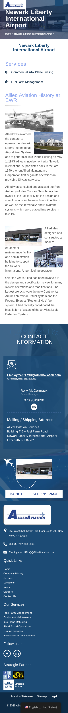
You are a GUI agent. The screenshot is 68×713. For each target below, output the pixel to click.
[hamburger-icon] (59, 3)
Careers (8, 591)
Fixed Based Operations (17, 626)
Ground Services (13, 630)
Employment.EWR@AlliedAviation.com (34, 375)
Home (8, 33)
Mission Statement (22, 696)
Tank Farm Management (17, 612)
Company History (13, 573)
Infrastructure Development (19, 635)
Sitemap (42, 696)
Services (8, 578)
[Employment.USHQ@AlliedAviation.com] (5, 552)
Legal (53, 696)
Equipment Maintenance (17, 617)
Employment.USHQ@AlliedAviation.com (32, 552)
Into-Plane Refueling (15, 621)
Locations (9, 582)
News (6, 587)
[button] (13, 578)
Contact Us (9, 596)
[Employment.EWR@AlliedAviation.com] (11, 364)
